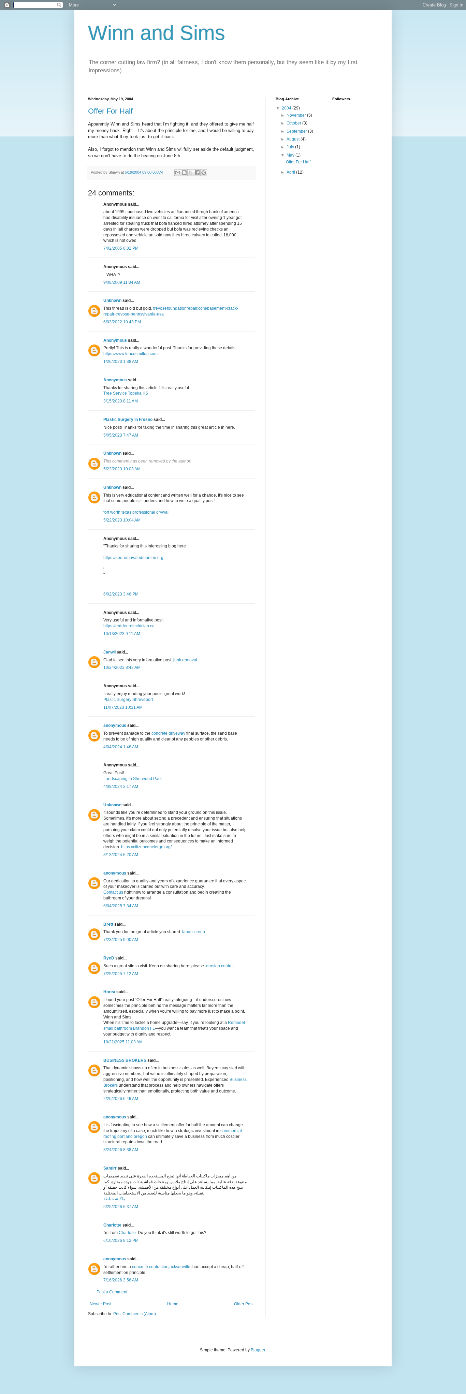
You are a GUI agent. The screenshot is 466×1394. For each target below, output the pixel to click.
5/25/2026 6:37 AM (120, 1206)
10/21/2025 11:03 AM (123, 1042)
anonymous (114, 725)
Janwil (109, 652)
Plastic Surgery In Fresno (127, 419)
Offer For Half (110, 111)
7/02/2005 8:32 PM (121, 248)
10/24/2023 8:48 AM (122, 667)
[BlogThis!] (184, 172)
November (297, 115)
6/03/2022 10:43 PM (122, 322)
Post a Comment (112, 1292)
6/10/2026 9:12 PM (121, 1240)
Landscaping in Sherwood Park (132, 778)
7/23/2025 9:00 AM (120, 939)
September (297, 131)
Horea (109, 991)
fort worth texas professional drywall (136, 512)
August (294, 139)
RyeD (108, 958)
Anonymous (115, 340)
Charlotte (112, 1225)
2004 (287, 108)
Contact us (113, 892)
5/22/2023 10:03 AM (122, 469)
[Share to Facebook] (197, 172)
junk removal (185, 660)
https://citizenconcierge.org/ (146, 847)
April (291, 172)
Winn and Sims (156, 32)
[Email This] (177, 172)
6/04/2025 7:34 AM (120, 906)
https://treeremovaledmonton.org (133, 557)
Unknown (112, 300)
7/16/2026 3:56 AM (120, 1280)
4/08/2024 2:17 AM (120, 786)
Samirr (110, 1168)
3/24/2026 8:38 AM (120, 1149)
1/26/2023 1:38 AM (120, 361)
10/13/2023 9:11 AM (121, 633)
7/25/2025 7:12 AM (120, 973)
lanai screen (193, 931)
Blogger (258, 1350)
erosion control (220, 966)
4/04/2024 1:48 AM (120, 747)
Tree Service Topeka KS (125, 393)
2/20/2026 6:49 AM (120, 1098)
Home (172, 1304)
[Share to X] (190, 172)
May (291, 155)
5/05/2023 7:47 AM (120, 435)
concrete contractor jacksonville (161, 1266)
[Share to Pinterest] (203, 172)
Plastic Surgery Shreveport (128, 699)
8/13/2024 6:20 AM (120, 854)
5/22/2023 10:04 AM (122, 520)
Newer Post (100, 1304)
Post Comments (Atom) (134, 1313)
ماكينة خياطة (114, 1199)
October (294, 123)
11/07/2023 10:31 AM (123, 707)
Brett (108, 924)
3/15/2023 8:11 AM (120, 401)
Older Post (243, 1304)
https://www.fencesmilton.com (130, 353)
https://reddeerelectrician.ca (129, 625)
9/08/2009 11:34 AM (121, 282)
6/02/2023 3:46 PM (121, 594)
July (291, 147)
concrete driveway (168, 733)
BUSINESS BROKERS (124, 1060)
